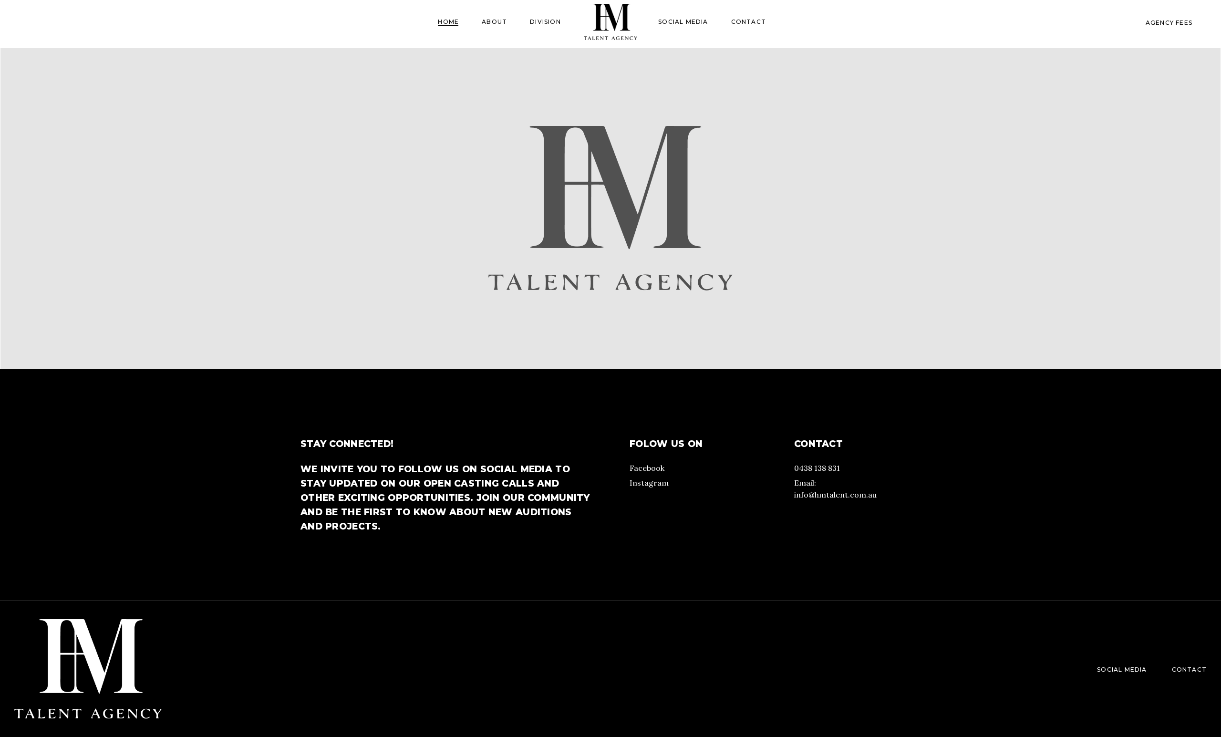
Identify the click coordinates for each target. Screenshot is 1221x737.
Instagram (649, 483)
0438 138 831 (817, 468)
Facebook (647, 468)
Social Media (1122, 669)
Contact (1189, 669)
